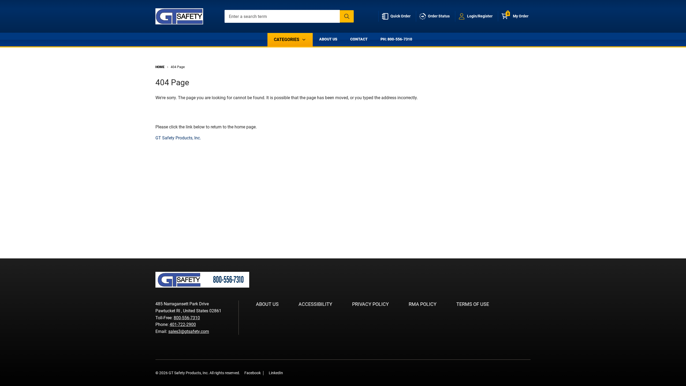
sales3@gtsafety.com (188, 331)
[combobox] (289, 16)
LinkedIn (276, 373)
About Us (328, 39)
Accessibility (315, 304)
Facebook (252, 373)
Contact (359, 39)
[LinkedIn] (298, 372)
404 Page (178, 67)
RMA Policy (423, 304)
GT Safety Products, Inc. (178, 137)
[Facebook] (290, 372)
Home (160, 67)
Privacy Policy (370, 304)
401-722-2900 (183, 324)
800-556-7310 (187, 317)
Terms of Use (472, 304)
